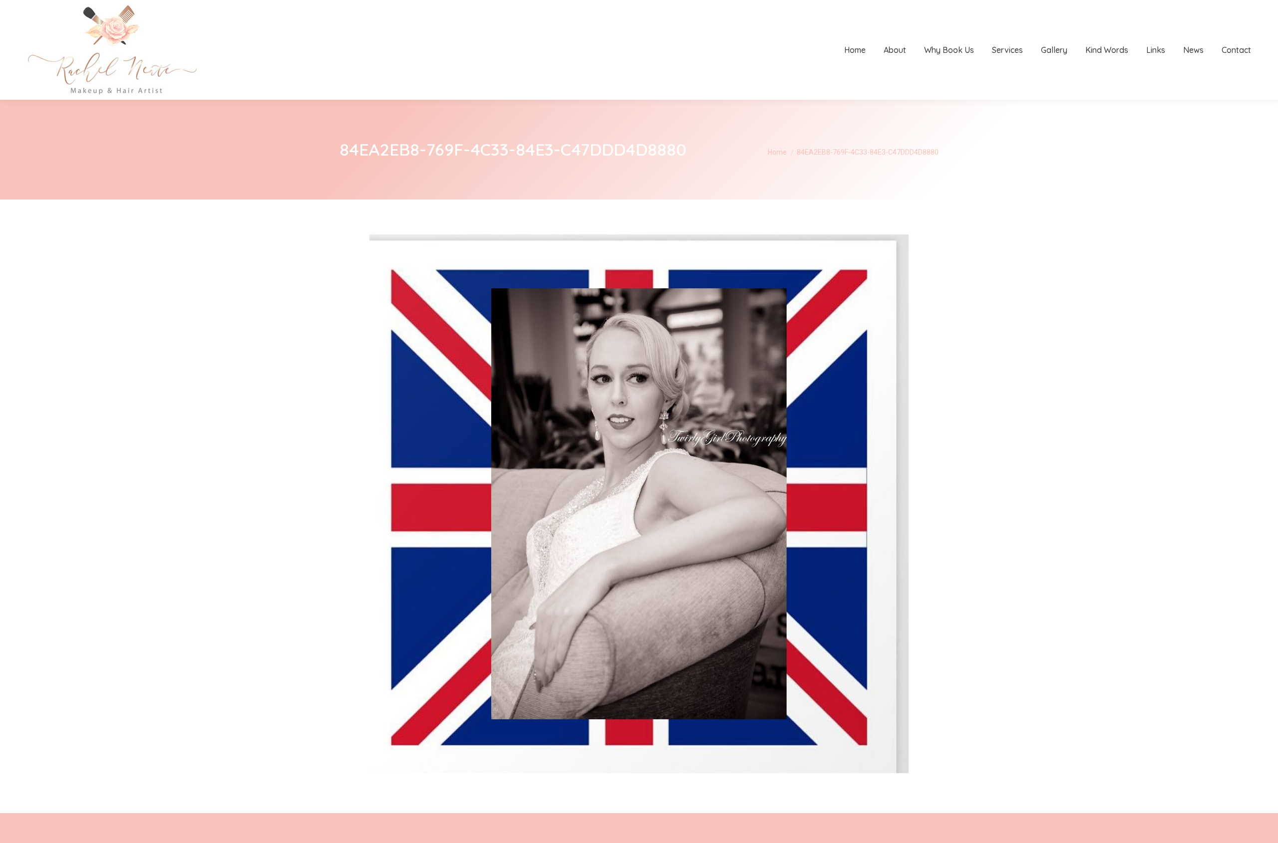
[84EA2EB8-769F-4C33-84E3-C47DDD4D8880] (639, 503)
